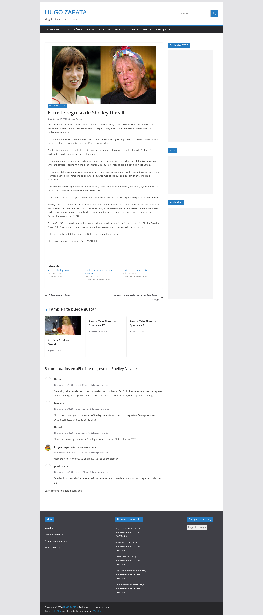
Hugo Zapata (76, 119)
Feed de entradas (54, 534)
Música (147, 29)
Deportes (120, 29)
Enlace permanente (99, 385)
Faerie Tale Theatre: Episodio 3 (137, 270)
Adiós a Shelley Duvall (59, 270)
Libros (134, 29)
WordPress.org (52, 547)
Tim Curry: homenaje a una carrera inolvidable (129, 532)
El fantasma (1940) (59, 295)
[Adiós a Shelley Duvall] (63, 318)
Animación (53, 29)
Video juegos (163, 29)
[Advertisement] (190, 96)
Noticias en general (57, 106)
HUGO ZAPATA (66, 12)
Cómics (78, 29)
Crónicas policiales (98, 29)
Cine (66, 29)
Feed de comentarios (56, 541)
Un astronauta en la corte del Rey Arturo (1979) (135, 297)
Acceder (49, 528)
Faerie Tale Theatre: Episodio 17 (102, 323)
